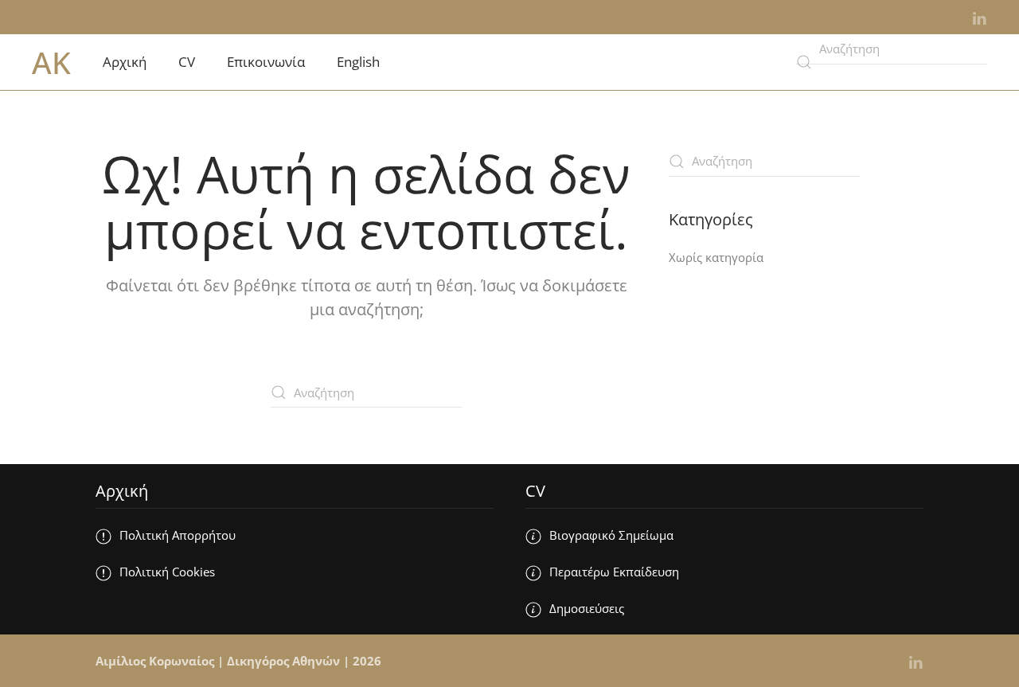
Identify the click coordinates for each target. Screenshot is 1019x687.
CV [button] (186, 62)
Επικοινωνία (266, 62)
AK (51, 62)
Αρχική (124, 62)
